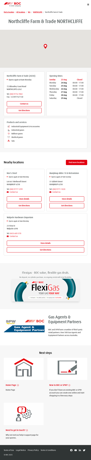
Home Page (11, 385)
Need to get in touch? (15, 430)
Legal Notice (21, 450)
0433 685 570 (15, 233)
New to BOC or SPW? (58, 385)
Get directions (24, 110)
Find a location (9, 12)
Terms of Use (9, 450)
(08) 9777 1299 (16, 189)
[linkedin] (81, 450)
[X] (85, 450)
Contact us (24, 104)
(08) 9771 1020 (58, 189)
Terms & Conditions (48, 450)
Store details (24, 199)
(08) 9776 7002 (16, 94)
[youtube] (76, 450)
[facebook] (72, 450)
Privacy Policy (33, 450)
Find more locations (76, 162)
